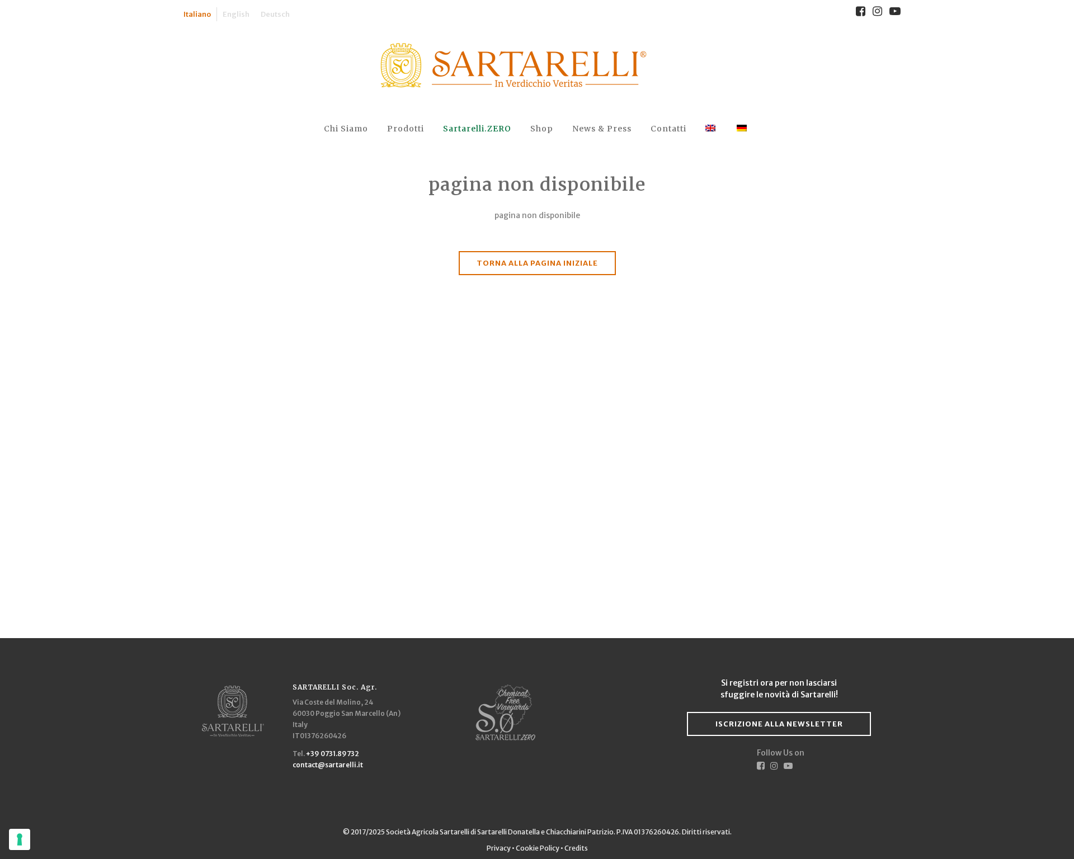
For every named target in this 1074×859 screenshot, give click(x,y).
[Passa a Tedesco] (743, 129)
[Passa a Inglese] (711, 129)
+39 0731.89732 (332, 753)
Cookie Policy (537, 848)
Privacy (499, 848)
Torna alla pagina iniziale (537, 263)
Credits (576, 848)
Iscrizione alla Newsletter (779, 724)
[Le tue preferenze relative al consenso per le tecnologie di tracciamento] (19, 839)
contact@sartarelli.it (328, 765)
